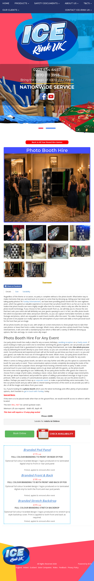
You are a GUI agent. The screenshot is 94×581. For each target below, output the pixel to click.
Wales (55, 567)
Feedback (62, 567)
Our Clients (10, 10)
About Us (71, 3)
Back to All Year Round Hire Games (47, 142)
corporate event (41, 380)
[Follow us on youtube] (51, 96)
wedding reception (65, 342)
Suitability (26, 291)
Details (8, 291)
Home (5, 3)
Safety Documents (46, 3)
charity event (82, 342)
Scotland (33, 567)
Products (21, 3)
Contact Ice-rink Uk (77, 10)
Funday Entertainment (32, 301)
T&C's (87, 3)
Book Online (19, 433)
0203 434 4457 (47, 69)
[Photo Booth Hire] (47, 188)
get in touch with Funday (34, 391)
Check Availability (61, 433)
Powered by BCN (85, 564)
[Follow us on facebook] (43, 96)
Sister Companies (45, 567)
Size (16, 291)
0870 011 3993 (47, 75)
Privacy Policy (73, 567)
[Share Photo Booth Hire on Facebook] (47, 286)
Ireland (26, 567)
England (19, 567)
